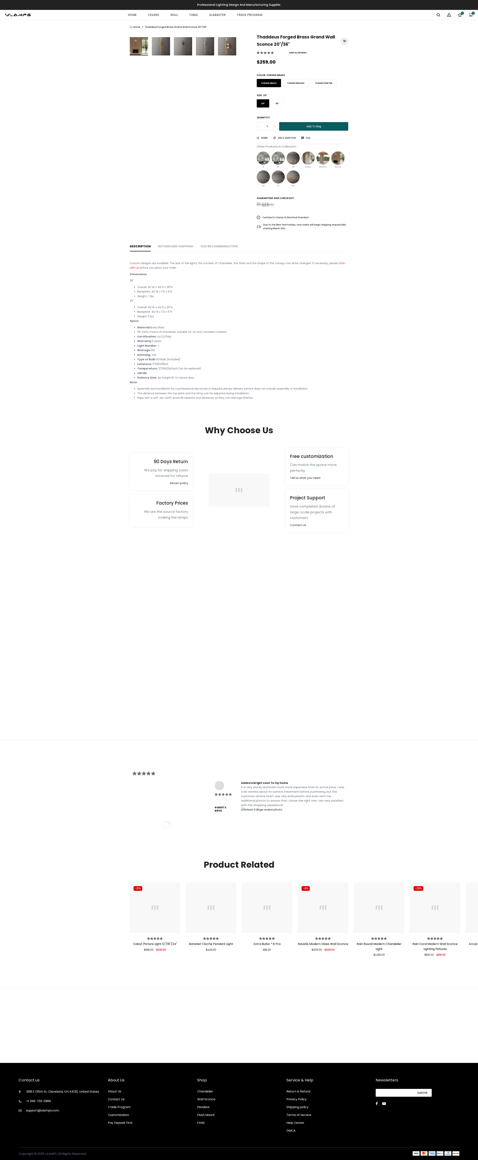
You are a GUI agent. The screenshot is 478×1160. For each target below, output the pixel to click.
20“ (263, 103)
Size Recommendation (219, 246)
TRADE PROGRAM (249, 15)
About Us (114, 1091)
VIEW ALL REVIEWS (298, 52)
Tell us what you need (305, 478)
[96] (263, 177)
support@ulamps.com (42, 1110)
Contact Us (298, 525)
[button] (265, 53)
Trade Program (119, 1107)
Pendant (203, 1107)
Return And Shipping (175, 246)
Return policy (179, 483)
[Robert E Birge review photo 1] (261, 809)
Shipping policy (297, 1107)
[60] (278, 158)
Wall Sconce (206, 1099)
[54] (293, 177)
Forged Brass (269, 83)
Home (136, 27)
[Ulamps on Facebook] (377, 1103)
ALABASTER (217, 15)
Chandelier (205, 1091)
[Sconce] (308, 158)
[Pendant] (323, 158)
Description (140, 246)
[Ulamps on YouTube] (384, 1103)
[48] (293, 158)
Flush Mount (206, 1115)
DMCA (291, 1130)
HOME (132, 15)
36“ (277, 103)
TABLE (193, 15)
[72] (263, 158)
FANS (201, 1123)
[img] (223, 794)
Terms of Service (298, 1115)
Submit (422, 1093)
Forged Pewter (323, 83)
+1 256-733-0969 (38, 1101)
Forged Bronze (295, 83)
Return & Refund (298, 1091)
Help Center (295, 1123)
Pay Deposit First (120, 1123)
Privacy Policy (296, 1099)
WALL (174, 15)
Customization (118, 1115)
